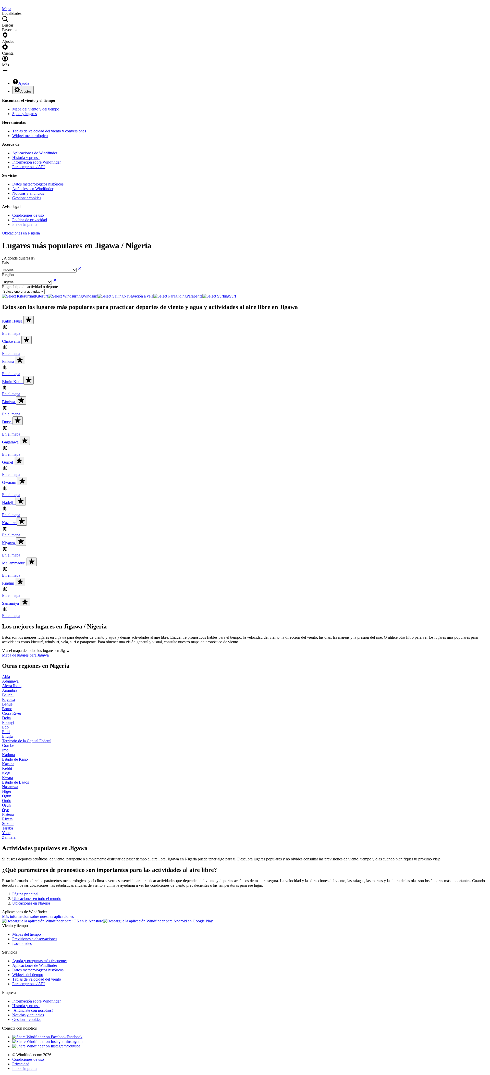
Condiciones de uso (28, 215)
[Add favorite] (28, 320)
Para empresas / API (28, 167)
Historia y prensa (26, 157)
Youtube (73, 1046)
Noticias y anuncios (28, 193)
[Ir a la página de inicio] (2, 4)
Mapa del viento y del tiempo (35, 109)
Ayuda (23, 83)
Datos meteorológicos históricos (38, 184)
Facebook (74, 1037)
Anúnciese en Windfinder (32, 189)
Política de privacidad (29, 220)
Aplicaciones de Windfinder (34, 153)
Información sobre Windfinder (36, 162)
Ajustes (26, 91)
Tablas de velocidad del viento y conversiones (49, 131)
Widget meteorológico (30, 135)
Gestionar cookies (26, 198)
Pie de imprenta (24, 224)
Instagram (74, 1041)
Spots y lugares (24, 114)
